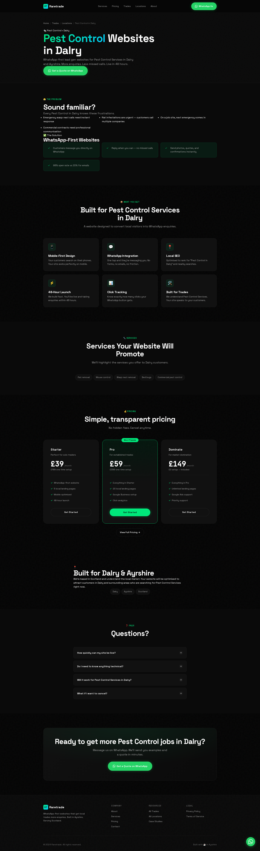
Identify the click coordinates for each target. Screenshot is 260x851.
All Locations (155, 816)
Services (102, 6)
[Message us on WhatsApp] (250, 841)
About (154, 6)
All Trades (154, 811)
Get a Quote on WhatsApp (67, 70)
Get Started (71, 512)
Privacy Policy (193, 811)
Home (46, 23)
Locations (141, 6)
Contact (115, 826)
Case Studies (155, 821)
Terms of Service (195, 816)
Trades (127, 6)
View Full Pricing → (130, 532)
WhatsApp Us (206, 6)
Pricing (115, 6)
